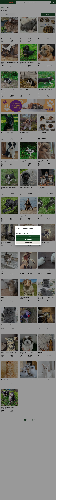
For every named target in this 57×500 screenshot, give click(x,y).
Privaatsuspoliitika (24, 233)
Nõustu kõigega (28, 236)
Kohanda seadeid (28, 242)
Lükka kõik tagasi (28, 239)
